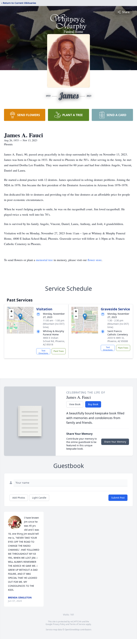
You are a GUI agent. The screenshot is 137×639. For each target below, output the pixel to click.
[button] (20, 316)
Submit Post (118, 497)
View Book (74, 404)
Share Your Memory (115, 441)
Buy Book (93, 404)
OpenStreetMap (72, 629)
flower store (95, 260)
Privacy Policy (59, 624)
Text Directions (43, 351)
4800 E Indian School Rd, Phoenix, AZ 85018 (54, 341)
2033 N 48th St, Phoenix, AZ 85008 (117, 339)
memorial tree (44, 260)
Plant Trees (58, 351)
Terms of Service (77, 624)
